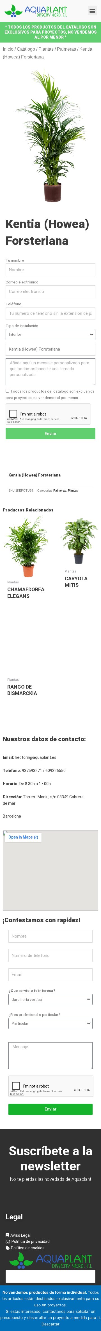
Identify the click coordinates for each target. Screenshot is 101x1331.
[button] (92, 10)
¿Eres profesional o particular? (34, 1014)
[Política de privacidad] (50, 1241)
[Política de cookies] (50, 1248)
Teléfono (13, 304)
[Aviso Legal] (50, 1235)
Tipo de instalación (22, 325)
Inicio (8, 49)
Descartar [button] (50, 1324)
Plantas (46, 49)
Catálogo (26, 49)
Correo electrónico (22, 282)
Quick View (26, 573)
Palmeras (66, 49)
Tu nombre (15, 260)
